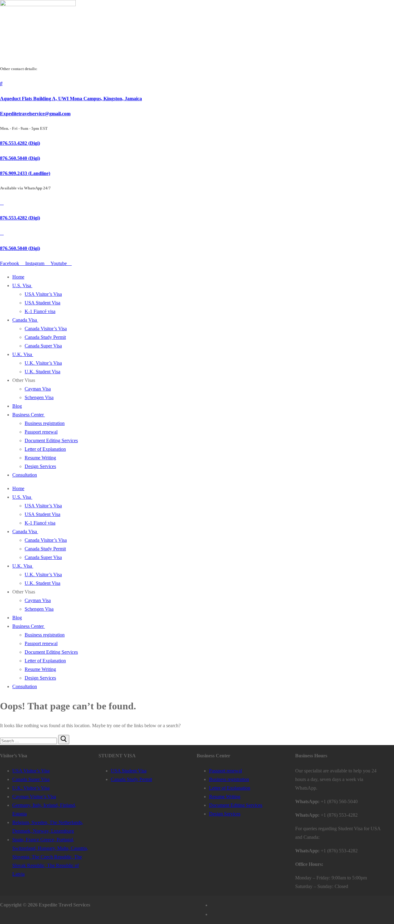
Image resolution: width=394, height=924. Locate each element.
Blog (17, 406)
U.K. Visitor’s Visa (43, 363)
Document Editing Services (51, 440)
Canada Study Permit (45, 337)
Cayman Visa (38, 388)
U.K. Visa (22, 354)
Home (18, 277)
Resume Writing (40, 457)
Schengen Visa (39, 397)
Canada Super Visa (43, 345)
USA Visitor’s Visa (43, 294)
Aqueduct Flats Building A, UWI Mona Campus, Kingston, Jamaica (71, 98)
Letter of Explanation (45, 449)
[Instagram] (213, 914)
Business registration (45, 423)
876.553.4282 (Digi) (20, 143)
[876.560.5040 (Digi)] (2, 233)
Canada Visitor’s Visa (46, 328)
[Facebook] (213, 905)
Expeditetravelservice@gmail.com (35, 113)
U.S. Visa (21, 285)
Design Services (40, 466)
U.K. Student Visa (42, 371)
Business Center (28, 414)
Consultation (24, 475)
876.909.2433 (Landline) (25, 173)
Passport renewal (41, 431)
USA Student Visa (42, 302)
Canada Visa (24, 320)
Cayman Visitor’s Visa (34, 796)
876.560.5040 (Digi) (20, 158)
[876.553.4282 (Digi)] (2, 202)
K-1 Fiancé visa (40, 311)
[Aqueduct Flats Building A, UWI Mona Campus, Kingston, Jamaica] (1, 83)
